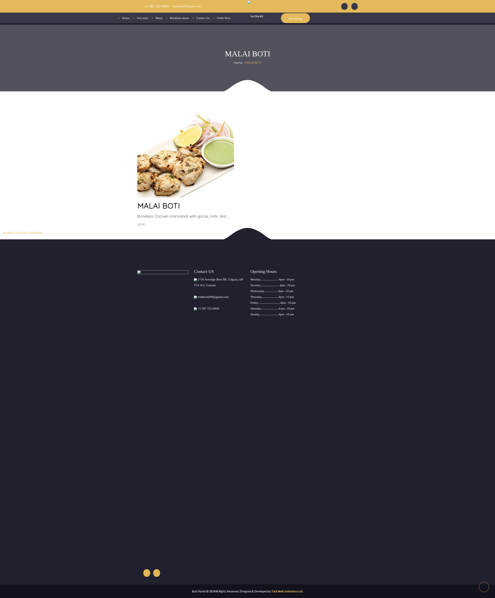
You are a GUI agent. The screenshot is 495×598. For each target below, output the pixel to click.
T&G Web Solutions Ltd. (287, 591)
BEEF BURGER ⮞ (32, 233)
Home (238, 63)
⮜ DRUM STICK (12, 233)
